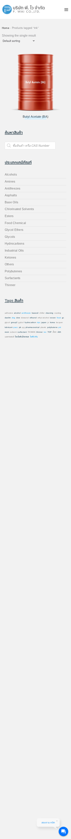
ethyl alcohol (43, 317)
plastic (43, 327)
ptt (60, 327)
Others (9, 264)
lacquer (59, 322)
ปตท (59, 332)
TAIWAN (31, 332)
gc (63, 317)
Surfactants (12, 278)
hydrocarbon (30, 322)
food (59, 317)
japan (43, 322)
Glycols (10, 237)
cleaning (49, 313)
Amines (10, 182)
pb (20, 327)
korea (52, 322)
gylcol (20, 322)
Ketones (10, 258)
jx (48, 322)
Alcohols (11, 175)
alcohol (17, 313)
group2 (14, 322)
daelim (8, 317)
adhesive (9, 313)
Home (5, 28)
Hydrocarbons (14, 244)
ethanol (33, 317)
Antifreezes (12, 189)
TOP (50, 332)
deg (13, 317)
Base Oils (11, 202)
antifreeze (26, 313)
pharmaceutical (32, 327)
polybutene (52, 327)
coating (57, 313)
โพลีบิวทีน (34, 336)
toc (45, 332)
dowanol (25, 317)
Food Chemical (15, 223)
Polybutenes (13, 271)
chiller (42, 313)
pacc (15, 327)
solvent (13, 332)
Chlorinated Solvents (19, 209)
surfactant (22, 332)
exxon (53, 317)
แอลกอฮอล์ (9, 336)
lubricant (8, 327)
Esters (9, 216)
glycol (7, 322)
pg (23, 327)
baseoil (35, 313)
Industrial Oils (14, 251)
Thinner (10, 285)
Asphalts (11, 195)
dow (18, 317)
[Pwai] (22, 9)
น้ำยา (55, 332)
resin (7, 332)
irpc (38, 322)
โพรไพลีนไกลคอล (22, 336)
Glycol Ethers (14, 230)
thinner (39, 332)
